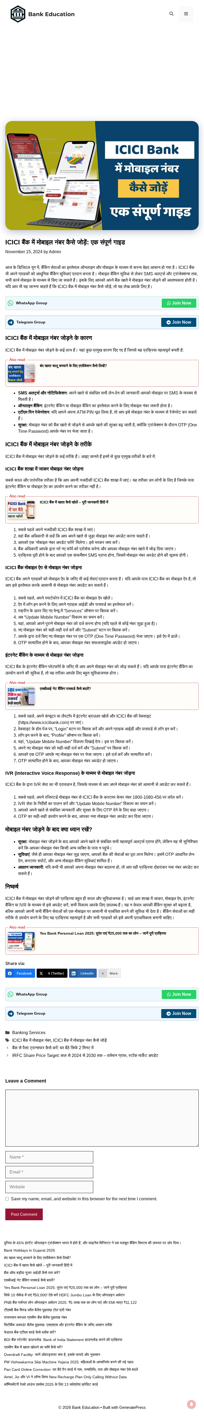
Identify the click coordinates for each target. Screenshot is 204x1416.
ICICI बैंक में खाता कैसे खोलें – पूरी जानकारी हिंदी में (74, 502)
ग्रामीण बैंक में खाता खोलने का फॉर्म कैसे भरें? (33, 1347)
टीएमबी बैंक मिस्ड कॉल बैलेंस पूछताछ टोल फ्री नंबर (37, 1310)
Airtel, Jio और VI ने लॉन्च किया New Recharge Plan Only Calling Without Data (65, 1377)
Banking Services (28, 1032)
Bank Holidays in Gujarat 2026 (29, 1250)
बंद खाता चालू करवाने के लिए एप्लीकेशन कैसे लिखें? (73, 366)
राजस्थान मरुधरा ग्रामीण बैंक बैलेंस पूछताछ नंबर (35, 1317)
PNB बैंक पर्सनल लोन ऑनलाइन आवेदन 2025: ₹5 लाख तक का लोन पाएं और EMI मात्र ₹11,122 (70, 1302)
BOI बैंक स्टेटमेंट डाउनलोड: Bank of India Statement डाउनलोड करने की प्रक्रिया (63, 1340)
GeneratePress (132, 1407)
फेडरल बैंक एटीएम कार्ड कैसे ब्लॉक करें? (30, 1332)
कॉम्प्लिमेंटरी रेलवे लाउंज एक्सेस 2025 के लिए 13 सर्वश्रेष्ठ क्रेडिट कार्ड (51, 1384)
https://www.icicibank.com (43, 722)
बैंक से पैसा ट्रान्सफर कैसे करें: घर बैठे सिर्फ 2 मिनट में (53, 1048)
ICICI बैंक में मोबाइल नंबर (31, 1040)
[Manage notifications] (191, 1404)
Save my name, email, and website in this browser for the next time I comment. (84, 1199)
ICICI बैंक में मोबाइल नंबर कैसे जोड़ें (80, 1040)
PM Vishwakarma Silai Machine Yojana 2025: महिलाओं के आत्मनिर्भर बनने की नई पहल (68, 1362)
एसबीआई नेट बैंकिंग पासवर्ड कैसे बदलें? (65, 688)
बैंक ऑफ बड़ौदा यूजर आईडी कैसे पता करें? (32, 1273)
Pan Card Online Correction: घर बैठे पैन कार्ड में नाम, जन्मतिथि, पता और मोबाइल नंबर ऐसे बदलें (71, 1369)
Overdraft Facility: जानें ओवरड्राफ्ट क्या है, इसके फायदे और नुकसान (52, 1354)
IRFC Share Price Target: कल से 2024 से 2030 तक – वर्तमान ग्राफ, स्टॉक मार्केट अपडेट (85, 1055)
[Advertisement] (102, 62)
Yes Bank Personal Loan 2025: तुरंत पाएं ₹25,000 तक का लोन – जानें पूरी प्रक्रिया (103, 933)
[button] (171, 14)
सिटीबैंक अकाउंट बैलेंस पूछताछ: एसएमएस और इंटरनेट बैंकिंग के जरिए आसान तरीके (58, 1325)
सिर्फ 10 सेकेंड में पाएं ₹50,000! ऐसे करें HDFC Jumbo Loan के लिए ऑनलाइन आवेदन (64, 1295)
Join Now (181, 303)
